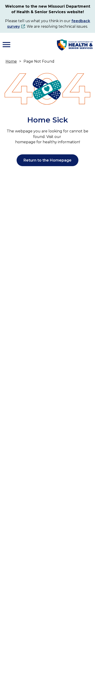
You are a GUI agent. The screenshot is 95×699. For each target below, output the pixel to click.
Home (11, 61)
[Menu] (6, 44)
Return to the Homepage (47, 160)
